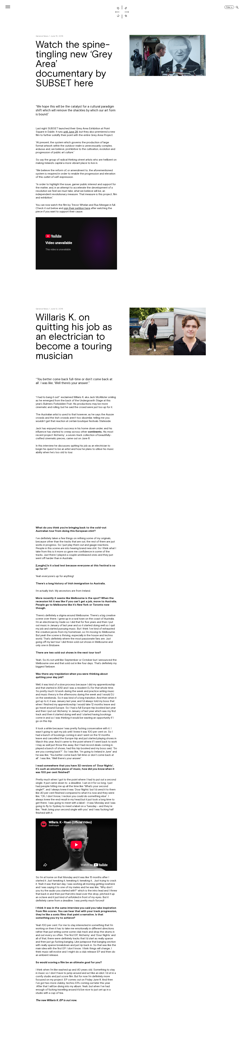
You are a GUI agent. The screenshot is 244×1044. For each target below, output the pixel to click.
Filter (229, 7)
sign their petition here (77, 208)
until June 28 (70, 131)
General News (42, 36)
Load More (122, 1028)
